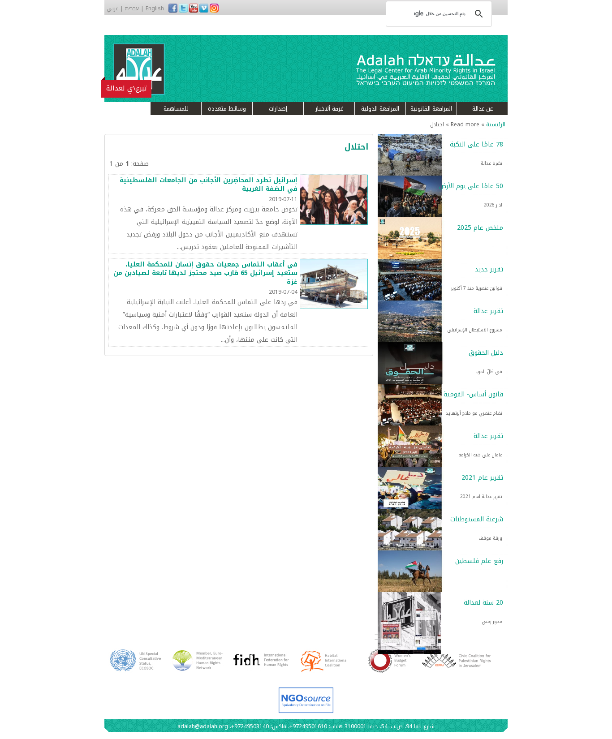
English (155, 8)
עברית (132, 8)
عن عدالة (482, 108)
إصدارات (278, 108)
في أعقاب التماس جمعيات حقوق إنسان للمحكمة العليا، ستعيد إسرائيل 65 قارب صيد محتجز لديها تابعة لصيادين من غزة (205, 273)
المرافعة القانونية (431, 108)
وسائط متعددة (227, 108)
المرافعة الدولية (380, 108)
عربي (112, 8)
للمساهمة (176, 108)
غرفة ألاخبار (329, 108)
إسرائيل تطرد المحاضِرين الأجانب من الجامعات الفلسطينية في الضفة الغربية (208, 184)
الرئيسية (495, 124)
